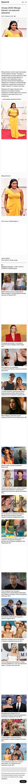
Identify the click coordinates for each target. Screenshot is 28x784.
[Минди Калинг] (14, 120)
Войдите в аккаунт (7, 267)
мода (15, 260)
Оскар (11, 260)
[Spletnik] (5, 2)
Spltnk (8, 258)
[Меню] (26, 2)
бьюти (7, 260)
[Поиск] (23, 2)
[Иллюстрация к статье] (14, 28)
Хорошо (23, 781)
